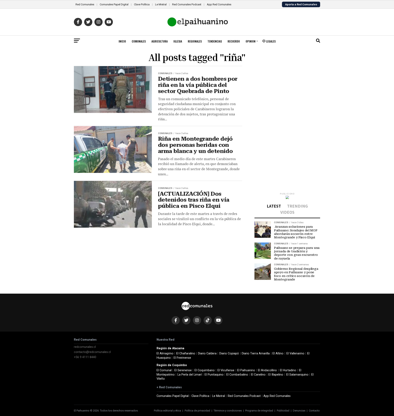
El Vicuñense (226, 370)
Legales (271, 41)
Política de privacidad (197, 410)
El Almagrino (165, 353)
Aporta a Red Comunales (301, 4)
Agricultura (159, 41)
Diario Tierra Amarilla (256, 353)
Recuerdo (234, 41)
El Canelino (258, 374)
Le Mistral (161, 4)
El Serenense (183, 370)
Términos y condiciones (228, 410)
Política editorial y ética (167, 410)
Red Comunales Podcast (186, 4)
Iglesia (177, 41)
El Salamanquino (297, 374)
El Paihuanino (246, 370)
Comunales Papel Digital (114, 4)
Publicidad (283, 410)
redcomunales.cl (85, 347)
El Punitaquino (214, 374)
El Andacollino (267, 370)
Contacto (314, 410)
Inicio (122, 41)
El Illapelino (275, 374)
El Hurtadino (288, 370)
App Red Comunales (219, 4)
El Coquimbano (205, 370)
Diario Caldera (207, 353)
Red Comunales (85, 4)
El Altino (278, 353)
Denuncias (299, 410)
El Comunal (164, 370)
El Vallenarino (295, 353)
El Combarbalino (237, 374)
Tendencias (214, 41)
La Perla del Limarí (190, 374)
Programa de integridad (259, 410)
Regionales (195, 41)
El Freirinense (182, 358)
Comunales (139, 41)
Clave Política (142, 4)
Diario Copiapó (229, 353)
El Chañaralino (185, 353)
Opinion (250, 41)
